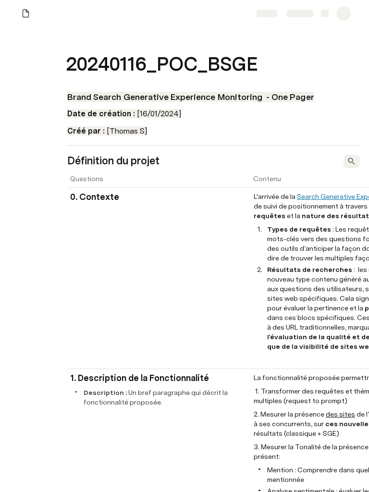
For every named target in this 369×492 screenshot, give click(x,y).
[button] (72, 42)
